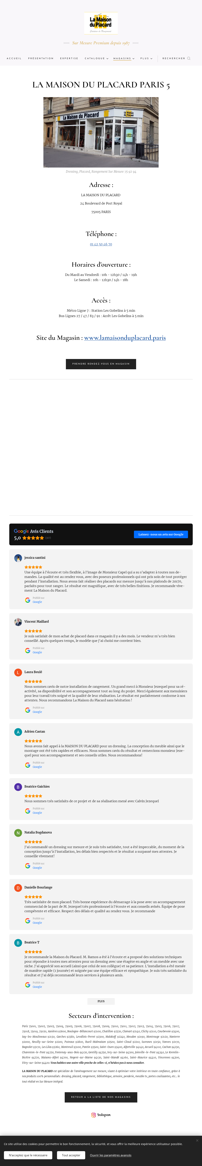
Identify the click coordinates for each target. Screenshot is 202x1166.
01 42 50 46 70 (101, 244)
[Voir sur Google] (18, 558)
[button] (176, 59)
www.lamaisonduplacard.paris (125, 337)
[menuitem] (16, 59)
